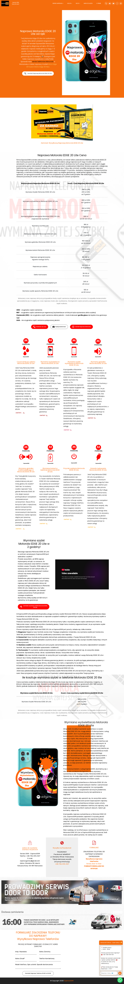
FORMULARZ (94, 847)
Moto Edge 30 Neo (42, 67)
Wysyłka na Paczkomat (62, 848)
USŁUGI (69, 3)
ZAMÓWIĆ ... (19, 413)
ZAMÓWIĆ (42, 415)
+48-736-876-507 (62, 864)
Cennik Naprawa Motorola (83, 327)
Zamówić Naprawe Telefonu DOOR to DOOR (38, 973)
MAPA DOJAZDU (88, 3)
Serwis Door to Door (94, 864)
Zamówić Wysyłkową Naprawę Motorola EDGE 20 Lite (62, 143)
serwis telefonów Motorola (42, 61)
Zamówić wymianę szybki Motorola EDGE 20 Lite (35, 606)
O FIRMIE (98, 3)
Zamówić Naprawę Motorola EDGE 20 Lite (39, 73)
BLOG (77, 3)
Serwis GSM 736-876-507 (17, 3)
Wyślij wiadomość (60, 327)
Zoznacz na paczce (30, 849)
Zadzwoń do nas (41, 327)
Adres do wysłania (30, 848)
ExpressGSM (68, 981)
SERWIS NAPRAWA (57, 3)
